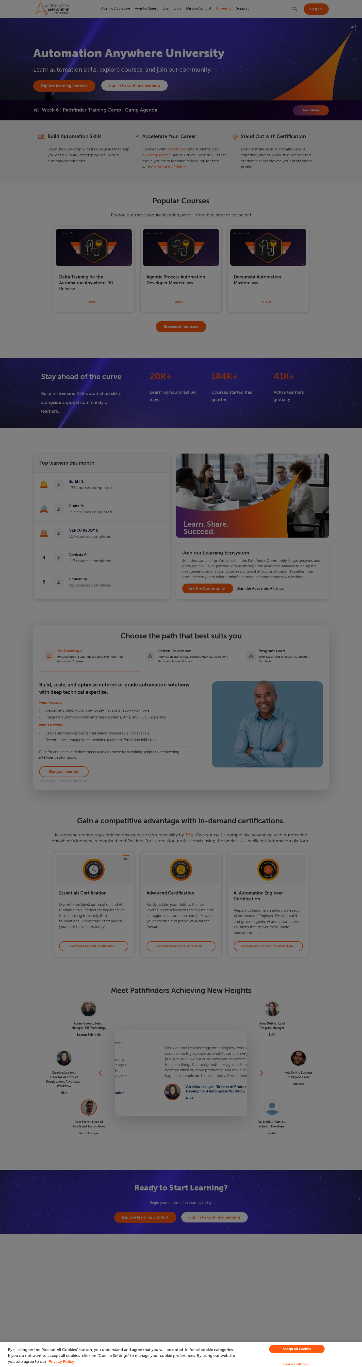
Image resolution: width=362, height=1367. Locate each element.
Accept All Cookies (297, 1349)
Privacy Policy (61, 1361)
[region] (181, 1354)
